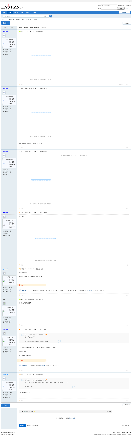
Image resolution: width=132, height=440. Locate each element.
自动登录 (121, 5)
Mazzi (16, 12)
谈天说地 (18, 19)
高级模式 (108, 411)
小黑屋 (118, 432)
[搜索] (50, 16)
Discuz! (10, 432)
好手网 (2, 19)
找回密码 (128, 5)
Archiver (124, 432)
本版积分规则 (125, 425)
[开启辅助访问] (127, 1)
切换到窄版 (130, 1)
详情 (88, 290)
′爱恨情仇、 (6, 31)
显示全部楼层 (39, 31)
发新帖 (5, 23)
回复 (22, 84)
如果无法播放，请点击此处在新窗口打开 (40, 79)
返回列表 (127, 23)
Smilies (34, 411)
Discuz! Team (10, 434)
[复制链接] (43, 27)
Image (25, 411)
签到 (27, 12)
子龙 (4, 299)
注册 (127, 8)
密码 (99, 8)
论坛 (9, 12)
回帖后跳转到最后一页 (34, 425)
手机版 (34, 12)
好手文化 (11, 19)
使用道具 (121, 84)
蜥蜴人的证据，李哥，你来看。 (30, 19)
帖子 (45, 16)
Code (32, 411)
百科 (22, 12)
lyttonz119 (6, 269)
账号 (99, 5)
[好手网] (12, 6)
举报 (127, 84)
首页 (4, 12)
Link (27, 411)
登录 (70, 418)
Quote (30, 411)
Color (22, 411)
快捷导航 (124, 12)
